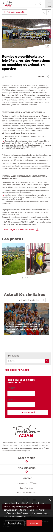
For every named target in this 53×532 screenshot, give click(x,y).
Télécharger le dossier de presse (19, 229)
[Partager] (40, 3)
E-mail (11, 399)
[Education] (11, 306)
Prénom (11, 388)
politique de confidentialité (15, 517)
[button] (23, 278)
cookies (22, 503)
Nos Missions (26, 468)
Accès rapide (26, 458)
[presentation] (44, 12)
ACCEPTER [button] (34, 523)
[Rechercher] (35, 4)
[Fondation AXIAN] (8, 3)
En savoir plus (14, 523)
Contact (26, 478)
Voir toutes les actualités (16, 12)
